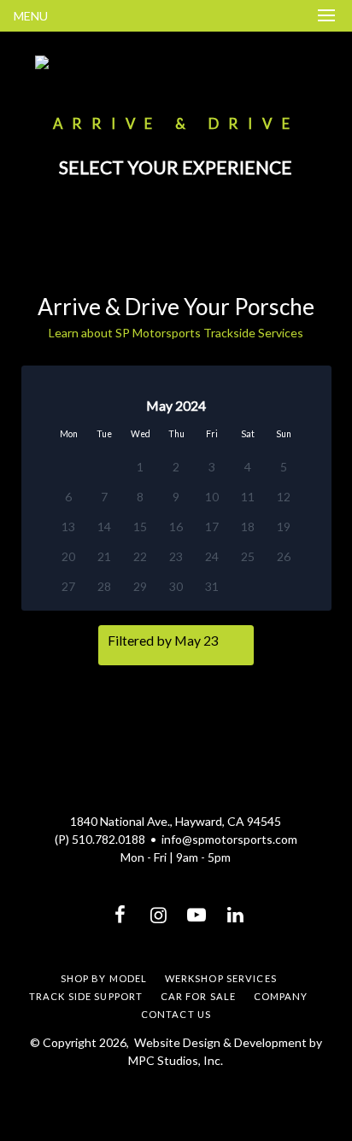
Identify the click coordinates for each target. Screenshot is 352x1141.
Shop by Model (104, 978)
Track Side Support (86, 996)
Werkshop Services (221, 978)
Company (281, 996)
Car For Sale (198, 996)
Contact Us (176, 1014)
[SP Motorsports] (176, 62)
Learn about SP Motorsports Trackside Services (176, 332)
